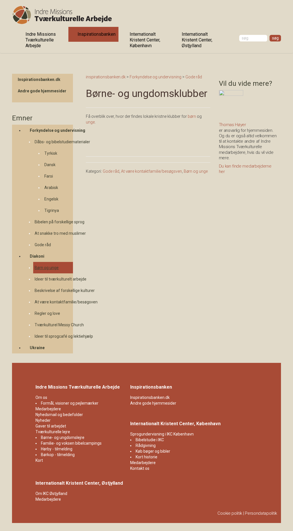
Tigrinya (51, 210)
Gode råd (43, 244)
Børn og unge (47, 267)
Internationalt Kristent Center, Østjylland (197, 39)
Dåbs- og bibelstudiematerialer (54, 142)
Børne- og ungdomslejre (62, 437)
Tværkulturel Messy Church (54, 325)
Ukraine (37, 347)
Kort (39, 460)
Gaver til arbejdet (50, 426)
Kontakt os (139, 468)
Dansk (50, 164)
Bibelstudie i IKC (150, 439)
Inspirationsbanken (97, 34)
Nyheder (43, 420)
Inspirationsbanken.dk (39, 79)
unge (90, 122)
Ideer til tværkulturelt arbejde (54, 279)
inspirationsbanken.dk (106, 77)
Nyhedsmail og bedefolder (59, 414)
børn (192, 116)
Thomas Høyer (232, 124)
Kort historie (146, 457)
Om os (41, 397)
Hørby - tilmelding (56, 449)
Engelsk (51, 199)
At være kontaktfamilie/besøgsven (54, 302)
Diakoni (37, 256)
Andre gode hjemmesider (42, 91)
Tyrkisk (50, 153)
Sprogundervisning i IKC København (162, 434)
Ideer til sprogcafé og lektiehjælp (54, 336)
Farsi (48, 176)
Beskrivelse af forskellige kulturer (54, 290)
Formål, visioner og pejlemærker (69, 403)
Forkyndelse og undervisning (51, 130)
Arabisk (51, 187)
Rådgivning (146, 445)
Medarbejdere (48, 409)
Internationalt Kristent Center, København (145, 39)
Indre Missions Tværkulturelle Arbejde (40, 39)
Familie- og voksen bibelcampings (71, 443)
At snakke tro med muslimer (54, 233)
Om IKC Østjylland (51, 493)
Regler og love (47, 313)
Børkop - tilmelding (58, 454)
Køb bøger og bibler (153, 451)
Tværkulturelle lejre (52, 431)
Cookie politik (229, 513)
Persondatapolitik (261, 513)
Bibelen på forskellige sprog (54, 222)
